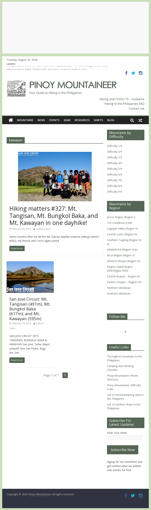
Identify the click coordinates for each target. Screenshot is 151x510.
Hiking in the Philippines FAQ (124, 104)
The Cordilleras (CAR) (119, 223)
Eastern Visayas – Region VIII (124, 282)
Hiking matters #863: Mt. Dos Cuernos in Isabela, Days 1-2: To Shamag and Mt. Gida (57, 68)
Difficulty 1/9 (114, 146)
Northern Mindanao (119, 288)
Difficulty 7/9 (114, 180)
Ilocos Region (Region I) (121, 217)
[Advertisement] (75, 28)
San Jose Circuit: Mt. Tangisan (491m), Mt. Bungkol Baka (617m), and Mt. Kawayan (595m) (30, 308)
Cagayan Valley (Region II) (122, 228)
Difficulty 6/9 (114, 174)
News (41, 120)
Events (54, 120)
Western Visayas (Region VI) (123, 261)
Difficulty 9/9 (114, 191)
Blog (110, 120)
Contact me (136, 108)
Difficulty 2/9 (114, 151)
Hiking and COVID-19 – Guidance (121, 99)
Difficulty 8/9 (114, 186)
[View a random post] (140, 120)
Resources (82, 120)
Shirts (98, 120)
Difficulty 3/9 (114, 157)
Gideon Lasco (43, 228)
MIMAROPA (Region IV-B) (122, 249)
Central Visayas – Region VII (123, 276)
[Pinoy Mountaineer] (62, 82)
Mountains (25, 120)
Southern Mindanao (119, 293)
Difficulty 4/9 (114, 163)
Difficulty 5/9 (114, 168)
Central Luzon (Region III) (122, 234)
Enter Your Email (117, 433)
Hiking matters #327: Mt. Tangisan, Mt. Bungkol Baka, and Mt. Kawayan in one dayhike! (53, 215)
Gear (67, 120)
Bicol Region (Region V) (121, 255)
